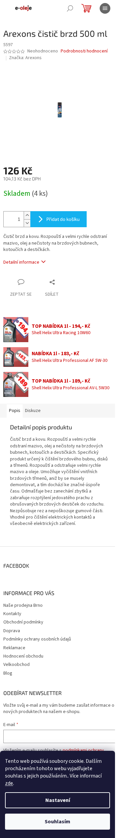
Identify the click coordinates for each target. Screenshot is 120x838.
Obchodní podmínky (23, 622)
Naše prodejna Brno (23, 605)
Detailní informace (21, 262)
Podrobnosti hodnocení (84, 51)
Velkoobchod (16, 664)
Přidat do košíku (63, 219)
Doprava (11, 630)
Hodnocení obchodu (23, 656)
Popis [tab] (14, 410)
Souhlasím (57, 821)
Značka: (25, 57)
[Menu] (105, 8)
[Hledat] (70, 8)
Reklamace (14, 648)
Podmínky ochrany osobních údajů (37, 639)
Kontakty (12, 613)
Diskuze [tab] (33, 410)
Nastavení (57, 800)
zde (9, 783)
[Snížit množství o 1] (27, 223)
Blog (7, 673)
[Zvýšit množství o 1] (27, 215)
